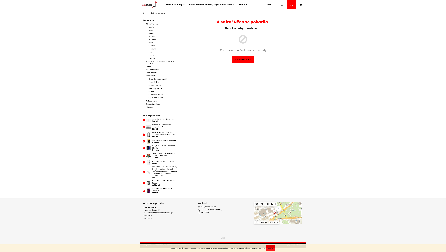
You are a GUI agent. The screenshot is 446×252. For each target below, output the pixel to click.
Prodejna (148, 218)
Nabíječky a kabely (156, 88)
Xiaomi (151, 55)
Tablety (149, 66)
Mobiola (152, 36)
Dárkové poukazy (153, 104)
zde (263, 248)
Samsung (152, 49)
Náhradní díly (151, 101)
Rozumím (270, 248)
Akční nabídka (152, 73)
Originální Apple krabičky (158, 79)
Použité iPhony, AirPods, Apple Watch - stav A (161, 62)
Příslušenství (151, 76)
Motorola (152, 39)
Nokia (151, 43)
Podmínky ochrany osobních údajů (158, 213)
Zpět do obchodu (243, 59)
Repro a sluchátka (156, 98)
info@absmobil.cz (208, 207)
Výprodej (149, 107)
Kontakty (148, 215)
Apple (151, 30)
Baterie (151, 91)
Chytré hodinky (152, 69)
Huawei (151, 33)
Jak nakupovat (150, 207)
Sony (151, 52)
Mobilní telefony (152, 24)
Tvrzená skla (154, 82)
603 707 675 (206, 212)
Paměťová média (156, 94)
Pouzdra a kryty (155, 85)
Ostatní (152, 58)
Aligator (152, 27)
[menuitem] (175, 4)
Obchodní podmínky (152, 210)
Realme (152, 46)
